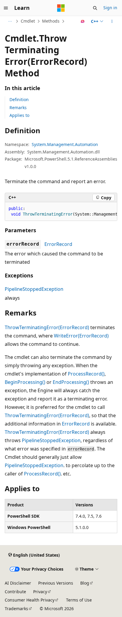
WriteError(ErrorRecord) (81, 335)
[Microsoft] (61, 8)
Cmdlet (28, 21)
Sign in (110, 7)
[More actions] (112, 21)
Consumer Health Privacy (29, 600)
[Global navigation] (6, 8)
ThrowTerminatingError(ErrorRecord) (47, 327)
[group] (61, 211)
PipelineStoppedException (34, 289)
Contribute (15, 591)
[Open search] (95, 8)
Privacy (40, 591)
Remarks (18, 107)
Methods (51, 21)
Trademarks (16, 608)
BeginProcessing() (25, 382)
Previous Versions (55, 583)
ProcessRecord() (86, 373)
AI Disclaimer (18, 583)
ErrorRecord (58, 244)
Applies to (19, 115)
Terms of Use (79, 600)
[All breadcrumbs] (10, 21)
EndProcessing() (71, 382)
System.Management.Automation (65, 144)
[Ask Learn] (83, 21)
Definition (19, 99)
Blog (84, 583)
